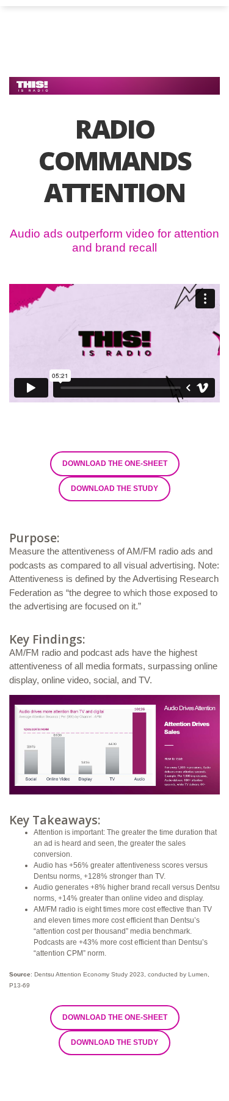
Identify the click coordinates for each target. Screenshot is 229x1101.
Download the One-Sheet (114, 463)
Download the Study (114, 488)
